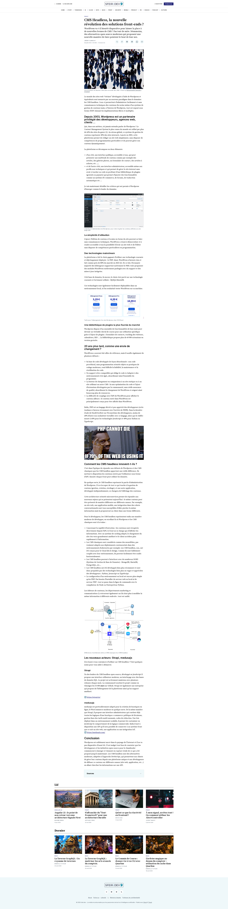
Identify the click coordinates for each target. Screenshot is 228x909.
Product (134, 10)
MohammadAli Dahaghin (134, 90)
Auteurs (164, 10)
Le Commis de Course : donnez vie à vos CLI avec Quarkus (127, 861)
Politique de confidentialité (131, 897)
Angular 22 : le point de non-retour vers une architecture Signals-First (68, 815)
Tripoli (150, 902)
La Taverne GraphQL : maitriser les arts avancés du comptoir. (98, 861)
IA (85, 10)
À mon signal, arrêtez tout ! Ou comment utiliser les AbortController (159, 815)
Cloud (91, 10)
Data (97, 10)
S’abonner (168, 4)
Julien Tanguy (150, 820)
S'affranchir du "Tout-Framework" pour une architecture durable (96, 815)
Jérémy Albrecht (90, 40)
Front (110, 10)
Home (63, 10)
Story (70, 10)
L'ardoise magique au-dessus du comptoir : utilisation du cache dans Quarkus (158, 862)
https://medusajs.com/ (96, 732)
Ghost (145, 902)
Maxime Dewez (59, 820)
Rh (141, 10)
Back (103, 10)
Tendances (78, 10)
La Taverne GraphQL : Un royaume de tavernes (67, 859)
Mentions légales (115, 897)
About (90, 897)
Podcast (155, 10)
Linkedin (103, 897)
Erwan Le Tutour (60, 863)
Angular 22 (58, 810)
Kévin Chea (119, 818)
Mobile (126, 10)
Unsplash (87, 91)
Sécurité (118, 10)
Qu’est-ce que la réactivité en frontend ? (128, 814)
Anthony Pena (90, 820)
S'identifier (158, 4)
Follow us (96, 897)
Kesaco (147, 10)
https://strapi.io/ (93, 697)
